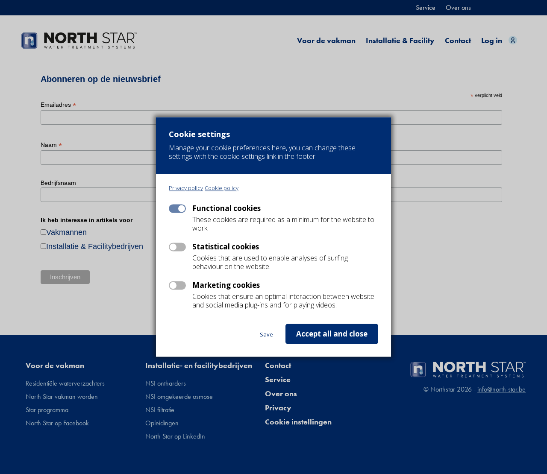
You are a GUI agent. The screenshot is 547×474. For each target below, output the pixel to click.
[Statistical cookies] (177, 247)
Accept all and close (332, 334)
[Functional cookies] (177, 209)
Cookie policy (221, 188)
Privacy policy (186, 188)
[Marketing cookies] (177, 285)
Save (266, 335)
